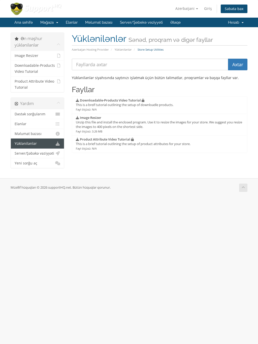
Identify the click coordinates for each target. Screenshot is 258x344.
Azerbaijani (185, 8)
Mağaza (48, 22)
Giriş (208, 8)
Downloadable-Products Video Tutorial (35, 68)
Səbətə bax (234, 8)
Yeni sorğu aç (26, 163)
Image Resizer (26, 55)
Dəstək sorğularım (30, 114)
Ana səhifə (23, 22)
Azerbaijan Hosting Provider (90, 49)
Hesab (234, 22)
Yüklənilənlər (123, 49)
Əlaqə (175, 22)
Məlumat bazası (98, 22)
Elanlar (72, 22)
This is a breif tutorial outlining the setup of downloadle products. (124, 104)
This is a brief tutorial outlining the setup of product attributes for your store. (133, 143)
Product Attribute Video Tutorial (34, 84)
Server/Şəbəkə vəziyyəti (141, 22)
